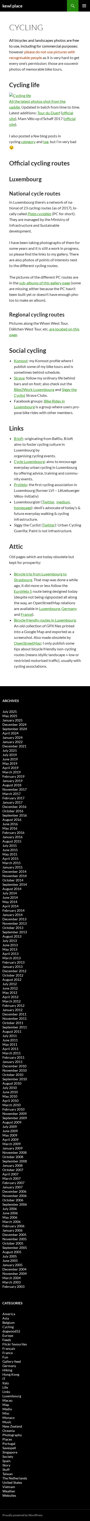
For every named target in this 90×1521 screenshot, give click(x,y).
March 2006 (11, 1222)
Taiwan (7, 1474)
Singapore (9, 1452)
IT (3, 1379)
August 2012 (11, 979)
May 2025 (9, 716)
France (26, 614)
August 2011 (11, 1031)
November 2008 (14, 1152)
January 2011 (12, 1062)
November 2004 (14, 1273)
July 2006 (9, 1209)
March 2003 (11, 1282)
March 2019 (11, 772)
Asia (5, 1318)
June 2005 (10, 1260)
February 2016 (13, 833)
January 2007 (12, 1187)
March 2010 (11, 1105)
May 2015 (9, 854)
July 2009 (9, 1126)
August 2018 (11, 785)
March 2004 (11, 1278)
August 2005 (11, 1252)
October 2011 (12, 1023)
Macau (7, 1400)
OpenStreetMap (27, 643)
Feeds (6, 1340)
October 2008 (12, 1157)
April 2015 (10, 858)
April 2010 (10, 1101)
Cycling (8, 1327)
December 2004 (14, 1269)
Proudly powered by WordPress (22, 1515)
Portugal (8, 1444)
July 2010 (9, 1088)
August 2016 (11, 820)
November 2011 (14, 1018)
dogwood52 (11, 1331)
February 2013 (13, 962)
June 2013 (10, 945)
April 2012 (10, 997)
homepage (22, 507)
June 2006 (10, 1213)
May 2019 (9, 763)
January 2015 (12, 867)
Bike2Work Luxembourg (34, 389)
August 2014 (11, 889)
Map (5, 1405)
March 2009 (11, 1144)
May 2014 (9, 902)
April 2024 (10, 733)
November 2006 (14, 1196)
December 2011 (14, 1014)
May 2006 (9, 1217)
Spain (6, 1461)
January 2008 (12, 1165)
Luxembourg (49, 608)
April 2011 (10, 1049)
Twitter (48, 502)
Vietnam (8, 1487)
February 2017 (13, 798)
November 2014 (14, 876)
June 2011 (10, 1040)
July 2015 (9, 845)
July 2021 (9, 750)
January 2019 (12, 781)
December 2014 (14, 871)
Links (6, 1392)
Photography (12, 1435)
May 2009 (9, 1135)
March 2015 (11, 863)
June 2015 (10, 850)
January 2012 (12, 1010)
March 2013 (11, 958)
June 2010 (10, 1092)
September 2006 (14, 1204)
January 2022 (12, 742)
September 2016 (14, 815)
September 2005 (14, 1248)
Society (7, 1456)
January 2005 (12, 1265)
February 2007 (13, 1183)
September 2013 (14, 932)
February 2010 (13, 1109)
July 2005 (9, 1256)
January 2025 (12, 720)
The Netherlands (14, 1478)
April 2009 (10, 1139)
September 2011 (14, 1027)
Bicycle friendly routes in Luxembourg (45, 620)
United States (12, 1482)
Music (7, 1422)
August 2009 (11, 1122)
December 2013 (14, 919)
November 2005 (14, 1239)
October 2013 (12, 928)
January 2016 (12, 837)
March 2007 (11, 1178)
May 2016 (9, 828)
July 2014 (9, 893)
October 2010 (12, 1075)
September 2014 (14, 884)
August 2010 (11, 1083)
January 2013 (12, 967)
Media (7, 1409)
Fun (5, 1357)
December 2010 (14, 1066)
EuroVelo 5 (23, 591)
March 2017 (11, 794)
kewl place (12, 5)
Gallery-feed (11, 1361)
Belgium (8, 1322)
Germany (69, 608)
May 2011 (9, 1044)
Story (6, 1465)
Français (8, 1348)
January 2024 (12, 737)
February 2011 (13, 1057)
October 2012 (12, 975)
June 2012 (10, 988)
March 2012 (11, 1001)
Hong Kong (10, 1374)
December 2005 (14, 1235)
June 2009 (10, 1131)
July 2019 (9, 755)
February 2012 (13, 1005)
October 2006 (12, 1200)
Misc (6, 1413)
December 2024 (14, 724)
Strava (19, 378)
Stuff (6, 1469)
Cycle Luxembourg (29, 461)
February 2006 (13, 1226)
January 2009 (12, 1148)
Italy (5, 1383)
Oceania (8, 1431)
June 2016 (10, 824)
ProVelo (20, 484)
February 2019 (13, 776)
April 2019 (10, 768)
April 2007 (10, 1174)
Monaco (8, 1418)
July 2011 (9, 1036)
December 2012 (14, 971)
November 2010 (14, 1070)
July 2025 (9, 711)
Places (7, 1439)
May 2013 (9, 949)
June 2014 (10, 897)
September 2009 (14, 1118)
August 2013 (11, 936)
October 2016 (12, 811)
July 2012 (9, 984)
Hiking (7, 1370)
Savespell (9, 1448)
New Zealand (12, 1426)
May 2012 (9, 992)
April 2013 (10, 954)
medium (63, 502)
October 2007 (12, 1170)
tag (45, 141)
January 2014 (12, 915)
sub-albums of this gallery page (44, 283)
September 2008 (14, 1161)
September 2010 (14, 1079)
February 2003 (13, 1286)
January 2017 (12, 802)
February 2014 (13, 910)
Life (5, 1387)
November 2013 (14, 923)
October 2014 (12, 880)
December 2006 (14, 1191)
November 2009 (14, 1114)
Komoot (21, 360)
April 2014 (10, 906)
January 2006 (12, 1230)
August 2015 (11, 841)
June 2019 (10, 759)
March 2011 (11, 1053)
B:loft (18, 438)
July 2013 (9, 941)
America (8, 1314)
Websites (9, 1495)
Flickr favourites (14, 1344)
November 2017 (14, 789)
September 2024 (14, 729)
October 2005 (12, 1243)
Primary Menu (84, 6)
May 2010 (9, 1096)
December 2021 (14, 746)
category (28, 141)
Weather (8, 1491)
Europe (7, 1335)
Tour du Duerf (48, 112)
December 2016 (14, 807)
